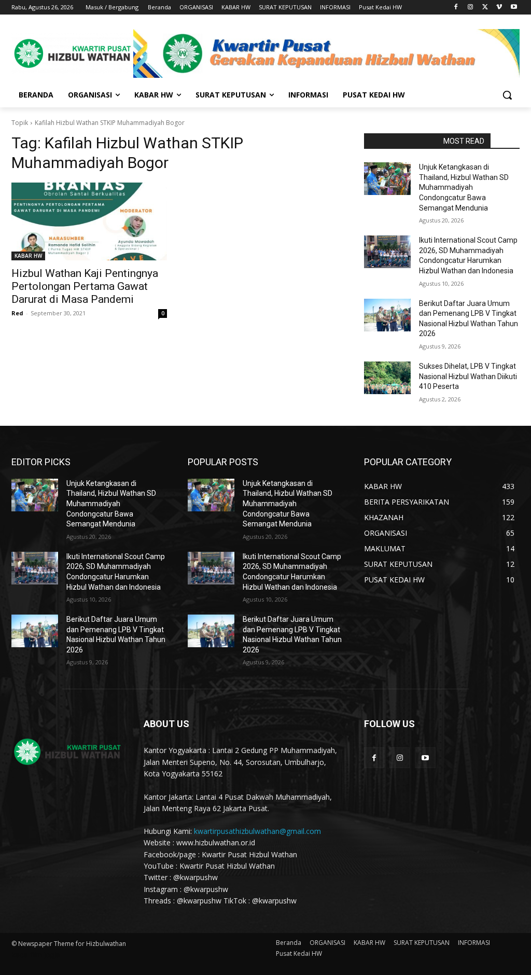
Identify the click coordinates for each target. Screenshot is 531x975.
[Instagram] (471, 7)
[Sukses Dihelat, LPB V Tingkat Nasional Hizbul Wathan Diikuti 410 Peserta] (387, 377)
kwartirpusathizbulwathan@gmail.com (257, 831)
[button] (507, 94)
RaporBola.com (400, 141)
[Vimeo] (499, 7)
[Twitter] (485, 7)
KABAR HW (28, 255)
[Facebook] (456, 7)
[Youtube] (514, 7)
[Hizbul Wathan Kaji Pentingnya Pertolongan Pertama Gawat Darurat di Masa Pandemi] (89, 221)
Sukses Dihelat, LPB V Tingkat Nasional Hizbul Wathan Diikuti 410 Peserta (468, 376)
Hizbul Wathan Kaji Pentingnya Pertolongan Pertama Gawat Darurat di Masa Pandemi (84, 286)
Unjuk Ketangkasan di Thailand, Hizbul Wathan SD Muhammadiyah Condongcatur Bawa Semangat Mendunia (464, 187)
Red (17, 313)
